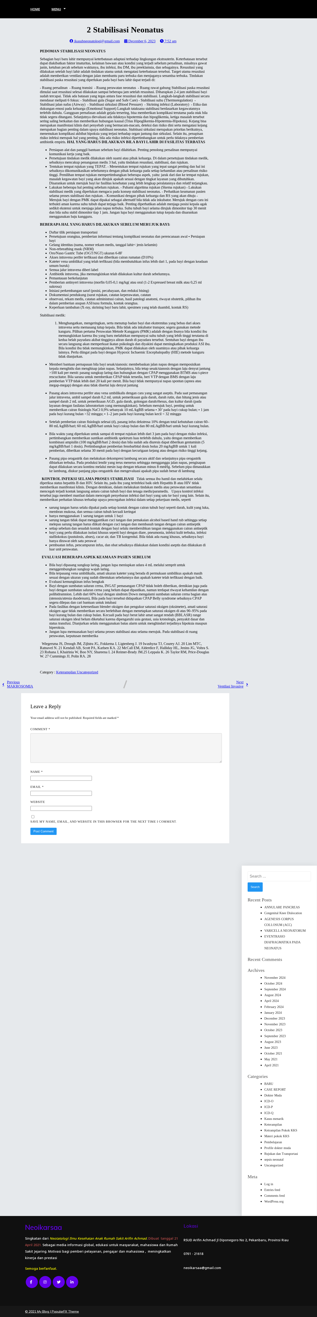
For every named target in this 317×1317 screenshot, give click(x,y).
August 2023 (272, 1042)
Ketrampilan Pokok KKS (280, 1130)
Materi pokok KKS (276, 1136)
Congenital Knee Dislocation (283, 913)
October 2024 (273, 983)
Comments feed (274, 1195)
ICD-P (268, 1107)
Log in (268, 1184)
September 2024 (275, 989)
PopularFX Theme (65, 1311)
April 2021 (271, 1065)
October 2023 (273, 1030)
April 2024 (271, 1001)
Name (36, 772)
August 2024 (272, 995)
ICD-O (268, 1101)
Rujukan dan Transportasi (281, 1154)
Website (37, 802)
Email (37, 787)
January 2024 (273, 1012)
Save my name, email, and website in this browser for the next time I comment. (103, 821)
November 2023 (274, 1024)
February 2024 (274, 1007)
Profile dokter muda (277, 1148)
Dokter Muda (273, 1095)
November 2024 (274, 977)
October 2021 (273, 1053)
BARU (268, 1084)
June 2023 (271, 1047)
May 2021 (271, 1059)
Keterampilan (66, 672)
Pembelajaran (273, 1142)
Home (35, 9)
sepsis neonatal (274, 1159)
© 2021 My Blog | (38, 1311)
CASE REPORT (275, 1089)
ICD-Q (268, 1113)
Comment (40, 729)
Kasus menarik (274, 1119)
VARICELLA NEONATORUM (285, 930)
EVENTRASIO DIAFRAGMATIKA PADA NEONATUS (282, 942)
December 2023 (274, 1018)
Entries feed (272, 1190)
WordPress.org (274, 1201)
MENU (56, 9)
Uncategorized (87, 672)
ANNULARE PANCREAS (282, 907)
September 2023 (275, 1036)
